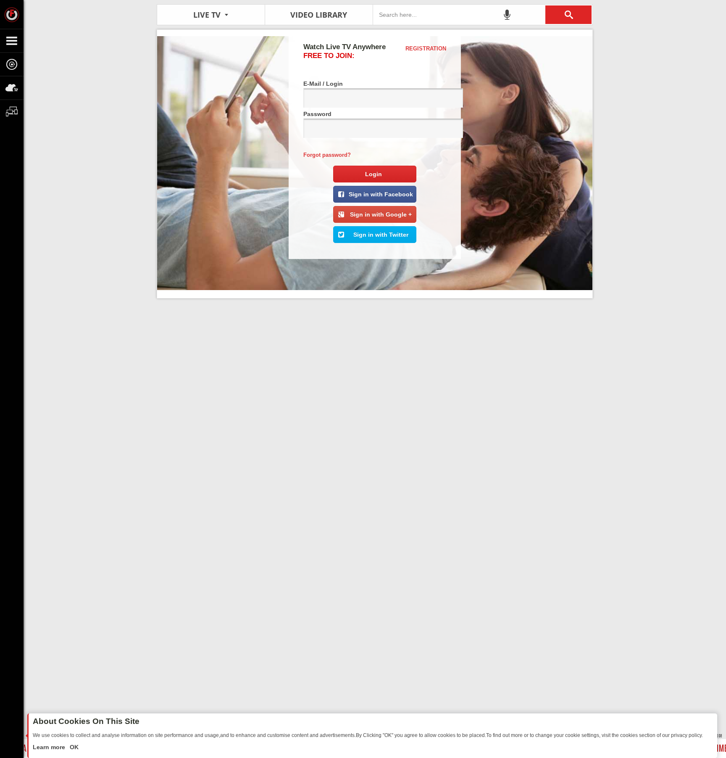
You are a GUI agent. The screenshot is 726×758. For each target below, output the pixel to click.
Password (317, 114)
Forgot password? (327, 155)
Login (373, 174)
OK (73, 747)
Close (717, 735)
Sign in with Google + (381, 214)
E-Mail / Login (323, 83)
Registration (425, 48)
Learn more (50, 747)
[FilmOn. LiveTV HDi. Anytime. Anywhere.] (12, 14)
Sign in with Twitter (380, 234)
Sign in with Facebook (381, 194)
